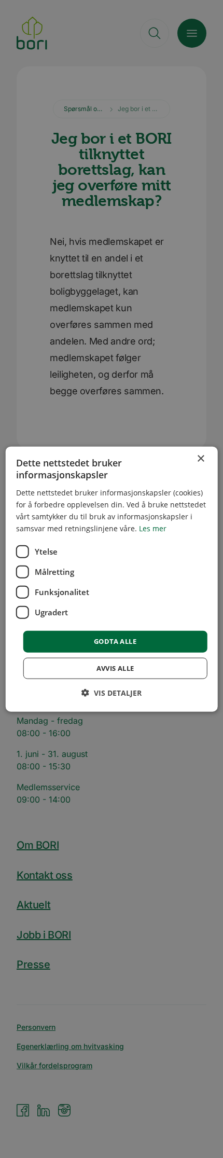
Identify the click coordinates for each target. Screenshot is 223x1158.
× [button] (200, 459)
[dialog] (112, 579)
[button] (111, 692)
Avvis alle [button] (115, 667)
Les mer (152, 528)
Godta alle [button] (115, 641)
